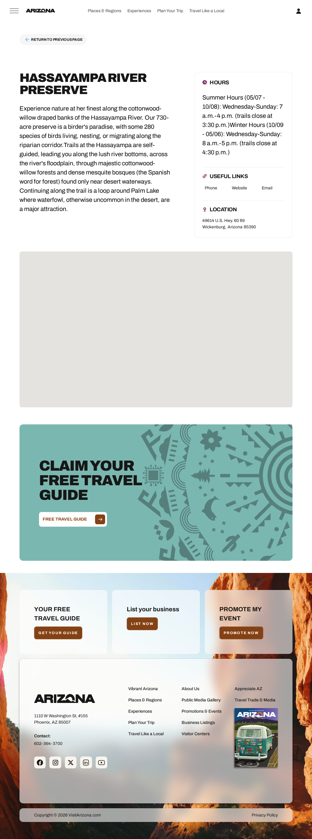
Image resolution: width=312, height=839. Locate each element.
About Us (190, 688)
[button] (104, 10)
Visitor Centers (196, 734)
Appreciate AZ (248, 688)
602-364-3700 (48, 743)
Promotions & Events (202, 711)
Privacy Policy (265, 815)
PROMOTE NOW (241, 633)
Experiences (139, 11)
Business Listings (198, 722)
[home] (40, 11)
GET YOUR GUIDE (58, 633)
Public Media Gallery (201, 700)
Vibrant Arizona (143, 688)
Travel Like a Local (206, 11)
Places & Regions (104, 11)
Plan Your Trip (170, 11)
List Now (142, 624)
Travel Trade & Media (255, 700)
